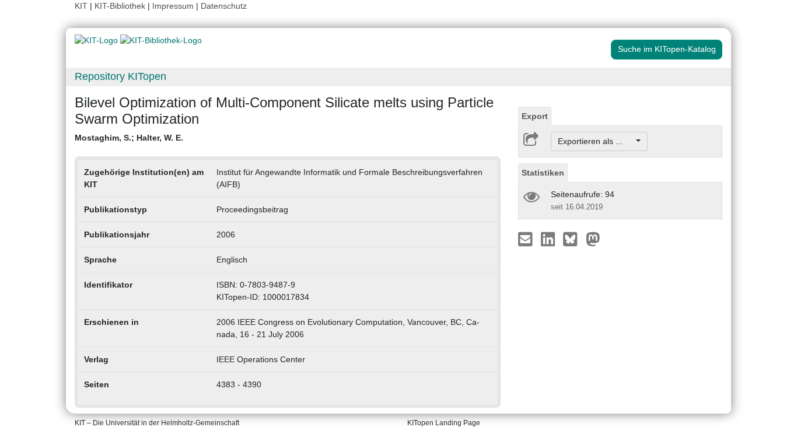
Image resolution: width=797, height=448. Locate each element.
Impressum (173, 5)
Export (535, 116)
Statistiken (543, 172)
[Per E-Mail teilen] (526, 238)
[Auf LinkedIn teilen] (549, 238)
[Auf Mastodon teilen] (593, 238)
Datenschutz (224, 5)
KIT (81, 5)
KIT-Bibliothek (121, 5)
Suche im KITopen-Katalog (667, 49)
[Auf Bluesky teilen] (573, 238)
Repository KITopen (120, 76)
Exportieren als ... (596, 141)
